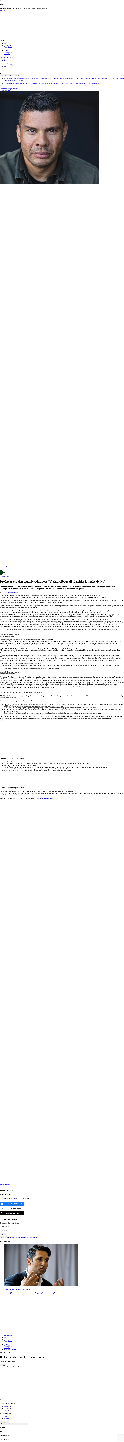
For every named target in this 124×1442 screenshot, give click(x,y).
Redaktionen (8, 47)
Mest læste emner (6, 75)
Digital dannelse (5, 90)
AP (72, 78)
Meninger (7, 54)
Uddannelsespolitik (93, 83)
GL (5, 1339)
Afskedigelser (16, 78)
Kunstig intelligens (9, 65)
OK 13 (85, 83)
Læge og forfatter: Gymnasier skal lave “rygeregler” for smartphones (31, 1293)
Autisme (115, 78)
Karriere (6, 1410)
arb (78, 78)
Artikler (6, 50)
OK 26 (6, 63)
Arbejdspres (100, 78)
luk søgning (4, 1422)
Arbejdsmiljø (92, 78)
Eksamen (47, 83)
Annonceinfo (8, 45)
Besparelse (17, 80)
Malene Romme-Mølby (11, 592)
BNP (22, 80)
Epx (5, 66)
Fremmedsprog (54, 83)
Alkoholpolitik (34, 78)
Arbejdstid (107, 78)
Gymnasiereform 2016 (11, 83)
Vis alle (3, 1424)
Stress (5, 1417)
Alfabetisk (16, 75)
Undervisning (4, 89)
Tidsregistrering (78, 83)
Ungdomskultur (13, 89)
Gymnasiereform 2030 (37, 83)
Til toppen (3, 10)
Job (5, 43)
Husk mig (5, 1230)
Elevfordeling (69, 83)
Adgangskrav (8, 78)
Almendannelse (44, 78)
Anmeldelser (8, 52)
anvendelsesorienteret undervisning (60, 78)
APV (75, 78)
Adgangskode (4, 1226)
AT (112, 78)
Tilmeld (3, 1365)
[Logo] (41, 38)
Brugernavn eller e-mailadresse (9, 1223)
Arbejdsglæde (83, 78)
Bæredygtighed (8, 80)
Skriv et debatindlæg (6, 57)
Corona (62, 83)
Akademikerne (25, 78)
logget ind (12, 1198)
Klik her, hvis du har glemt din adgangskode (23, 1237)
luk (1, 87)
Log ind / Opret (5, 1237)
